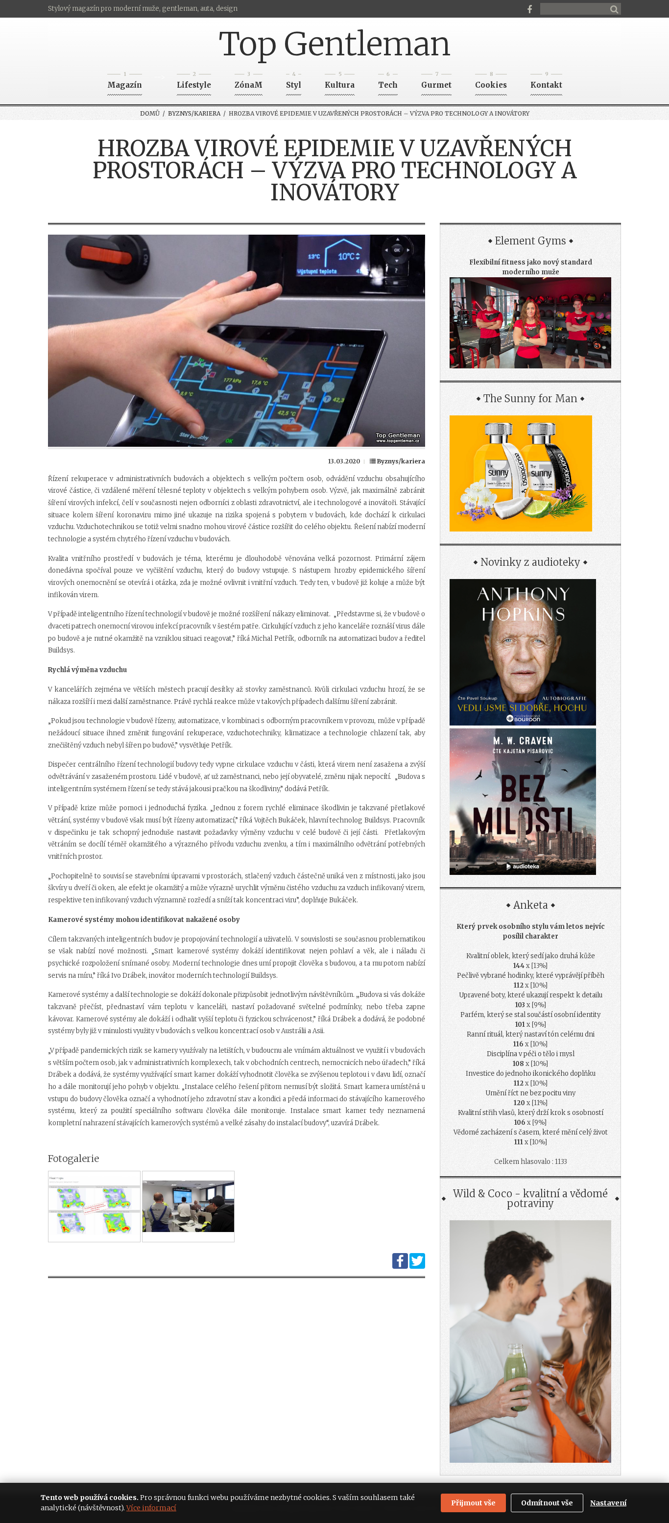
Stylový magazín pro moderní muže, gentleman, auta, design (143, 8)
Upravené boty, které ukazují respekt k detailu (530, 995)
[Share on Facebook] (400, 1266)
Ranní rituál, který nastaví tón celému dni (531, 1034)
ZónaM (249, 82)
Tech (388, 82)
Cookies (491, 82)
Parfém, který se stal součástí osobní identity (530, 1015)
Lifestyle (194, 82)
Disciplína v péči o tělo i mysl (530, 1054)
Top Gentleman (334, 44)
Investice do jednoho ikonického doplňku (531, 1073)
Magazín (124, 82)
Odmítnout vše (547, 1503)
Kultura (340, 82)
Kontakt (546, 82)
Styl (293, 82)
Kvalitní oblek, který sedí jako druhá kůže (530, 956)
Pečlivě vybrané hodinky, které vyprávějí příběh (530, 975)
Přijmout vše (473, 1503)
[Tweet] (417, 1266)
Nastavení (608, 1503)
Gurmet (436, 82)
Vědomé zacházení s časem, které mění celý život (531, 1132)
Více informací (151, 1507)
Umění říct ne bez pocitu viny (530, 1093)
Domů (150, 113)
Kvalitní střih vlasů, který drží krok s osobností (530, 1113)
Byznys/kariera (194, 113)
